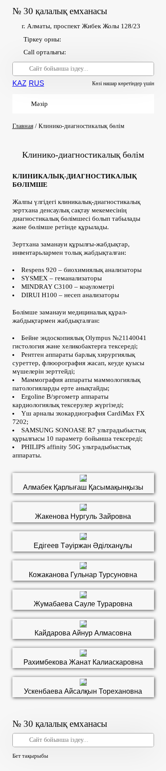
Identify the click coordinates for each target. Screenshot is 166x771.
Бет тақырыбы (30, 755)
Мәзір (39, 103)
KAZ (19, 83)
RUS (36, 83)
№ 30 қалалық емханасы (59, 11)
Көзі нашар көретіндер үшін (123, 83)
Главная (22, 126)
